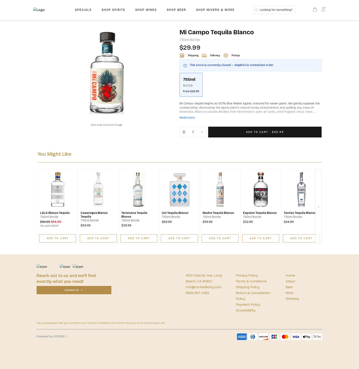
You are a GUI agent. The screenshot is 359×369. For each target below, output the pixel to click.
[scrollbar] (251, 86)
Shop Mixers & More (215, 10)
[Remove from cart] (184, 132)
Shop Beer (176, 10)
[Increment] (202, 132)
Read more (187, 117)
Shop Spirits (113, 10)
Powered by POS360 (51, 336)
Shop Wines (146, 10)
